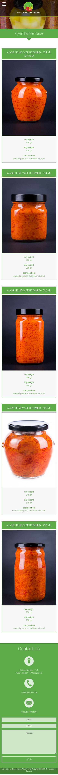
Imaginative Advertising (21, 769)
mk (54, 3)
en (49, 3)
